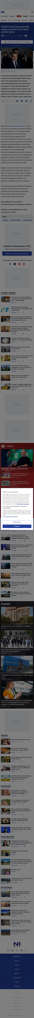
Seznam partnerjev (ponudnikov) (10, 516)
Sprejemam (17, 526)
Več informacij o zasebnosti (23, 504)
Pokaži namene (17, 522)
